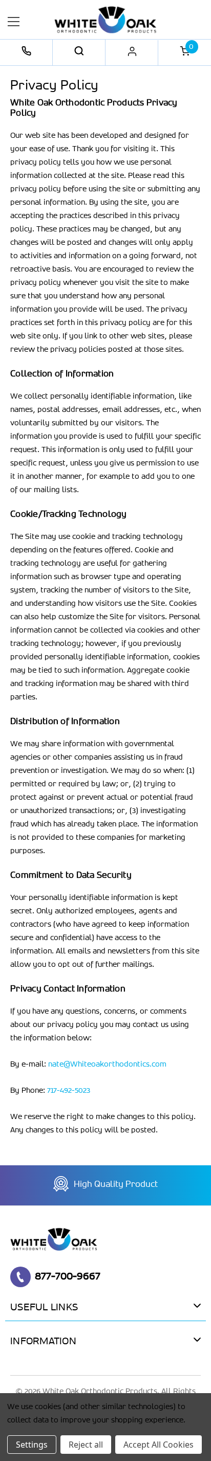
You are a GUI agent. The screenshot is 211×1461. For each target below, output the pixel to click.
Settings (32, 1444)
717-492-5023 (68, 1090)
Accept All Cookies (158, 1444)
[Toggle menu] (14, 21)
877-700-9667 (67, 1276)
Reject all (86, 1444)
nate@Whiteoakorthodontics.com (107, 1064)
